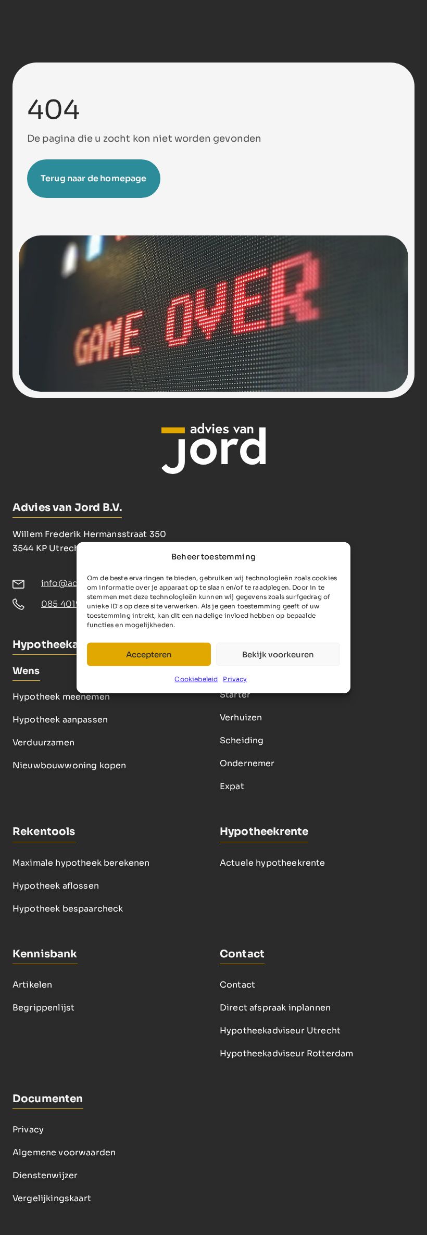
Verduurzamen (43, 742)
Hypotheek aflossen (55, 885)
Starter (235, 694)
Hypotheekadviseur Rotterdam (286, 1053)
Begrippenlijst (43, 1007)
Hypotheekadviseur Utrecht (280, 1030)
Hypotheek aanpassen (60, 719)
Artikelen (32, 984)
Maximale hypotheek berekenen (80, 862)
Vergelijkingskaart (51, 1198)
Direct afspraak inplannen (275, 1007)
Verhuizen (241, 717)
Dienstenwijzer (45, 1175)
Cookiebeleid (196, 679)
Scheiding (241, 740)
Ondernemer (247, 763)
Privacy (235, 679)
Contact (237, 984)
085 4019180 (68, 603)
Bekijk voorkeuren (278, 654)
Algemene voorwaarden (64, 1152)
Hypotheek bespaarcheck (67, 908)
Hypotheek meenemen (61, 696)
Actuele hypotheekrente (272, 862)
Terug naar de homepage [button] (94, 178)
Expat (232, 786)
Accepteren (149, 654)
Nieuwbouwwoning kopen (69, 765)
